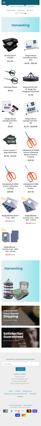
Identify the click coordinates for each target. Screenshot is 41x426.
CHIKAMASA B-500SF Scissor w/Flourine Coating (10, 186)
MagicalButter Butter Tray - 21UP (10, 217)
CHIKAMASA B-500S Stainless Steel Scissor (31, 186)
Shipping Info (10, 10)
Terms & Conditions (15, 405)
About (11, 391)
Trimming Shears (10, 87)
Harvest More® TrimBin (10, 57)
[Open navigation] (3, 2)
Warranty (30, 10)
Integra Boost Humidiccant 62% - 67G (30, 58)
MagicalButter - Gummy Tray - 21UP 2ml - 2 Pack (10, 249)
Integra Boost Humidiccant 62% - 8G (30, 121)
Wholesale (21, 10)
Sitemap (20, 396)
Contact (17, 391)
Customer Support (20, 374)
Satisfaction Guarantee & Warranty (15, 394)
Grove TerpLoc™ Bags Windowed (10, 151)
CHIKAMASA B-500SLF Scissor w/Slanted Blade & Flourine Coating (30, 153)
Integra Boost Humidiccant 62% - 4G (10, 121)
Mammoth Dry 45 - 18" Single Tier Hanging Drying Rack (30, 89)
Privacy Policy (27, 405)
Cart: (19, 13)
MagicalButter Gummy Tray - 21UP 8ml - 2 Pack (31, 218)
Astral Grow (26, 407)
